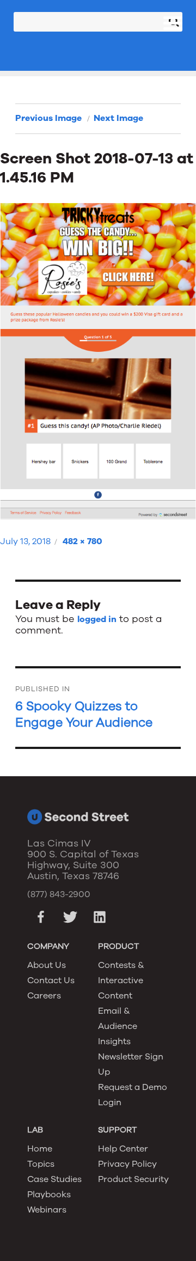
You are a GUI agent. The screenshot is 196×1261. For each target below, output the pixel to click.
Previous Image (48, 118)
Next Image (118, 118)
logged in (97, 619)
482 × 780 (82, 541)
